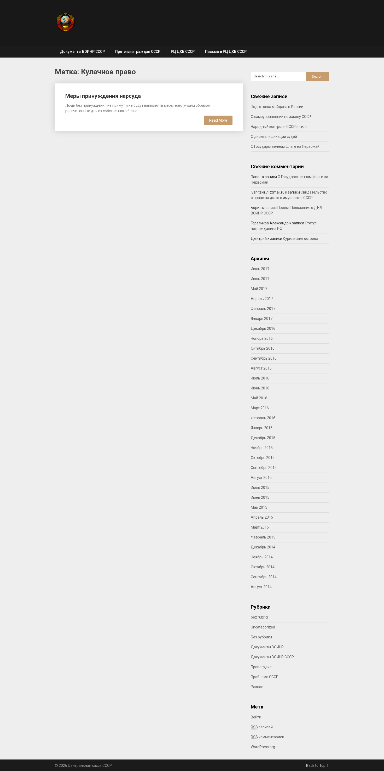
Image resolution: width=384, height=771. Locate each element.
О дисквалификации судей (274, 136)
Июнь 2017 (260, 279)
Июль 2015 (260, 487)
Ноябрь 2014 (262, 557)
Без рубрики (261, 637)
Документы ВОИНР (267, 647)
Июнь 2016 (260, 388)
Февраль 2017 (263, 309)
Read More (218, 120)
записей (262, 727)
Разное (257, 687)
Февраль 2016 (263, 418)
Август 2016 (261, 368)
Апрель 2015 (262, 517)
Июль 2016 (260, 378)
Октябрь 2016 (263, 348)
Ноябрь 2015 (262, 448)
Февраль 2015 (263, 537)
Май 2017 (259, 289)
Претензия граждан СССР (137, 51)
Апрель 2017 (262, 299)
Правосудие (261, 667)
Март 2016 (260, 408)
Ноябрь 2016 (262, 338)
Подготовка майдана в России (277, 107)
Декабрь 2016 (263, 328)
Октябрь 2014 (263, 567)
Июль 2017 (260, 269)
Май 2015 (259, 507)
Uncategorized (263, 627)
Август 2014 (261, 587)
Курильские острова (300, 238)
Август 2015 (261, 477)
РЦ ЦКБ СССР (183, 51)
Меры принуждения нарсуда (103, 96)
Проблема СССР (264, 677)
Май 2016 (259, 398)
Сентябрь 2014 (264, 577)
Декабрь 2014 (263, 547)
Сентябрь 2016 (264, 358)
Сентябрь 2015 (264, 468)
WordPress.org (263, 747)
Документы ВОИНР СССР (82, 51)
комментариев (267, 737)
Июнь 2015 (260, 497)
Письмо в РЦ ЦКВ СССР (226, 51)
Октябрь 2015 (263, 458)
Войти (256, 717)
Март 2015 (260, 527)
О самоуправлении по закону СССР (281, 117)
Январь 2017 (261, 318)
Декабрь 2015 (263, 438)
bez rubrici (259, 617)
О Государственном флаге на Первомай (285, 146)
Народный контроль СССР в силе (279, 126)
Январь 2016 (261, 428)
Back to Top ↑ (317, 765)
